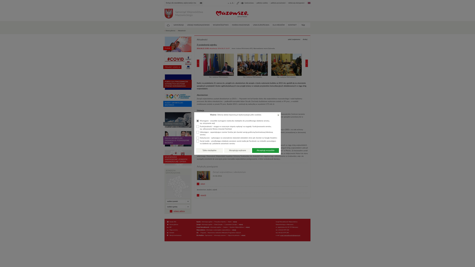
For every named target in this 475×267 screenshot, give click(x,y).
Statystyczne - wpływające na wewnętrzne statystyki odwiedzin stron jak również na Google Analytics (238, 138)
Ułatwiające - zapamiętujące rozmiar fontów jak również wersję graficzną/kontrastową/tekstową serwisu (236, 133)
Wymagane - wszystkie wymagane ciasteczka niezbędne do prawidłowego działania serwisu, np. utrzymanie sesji (235, 122)
